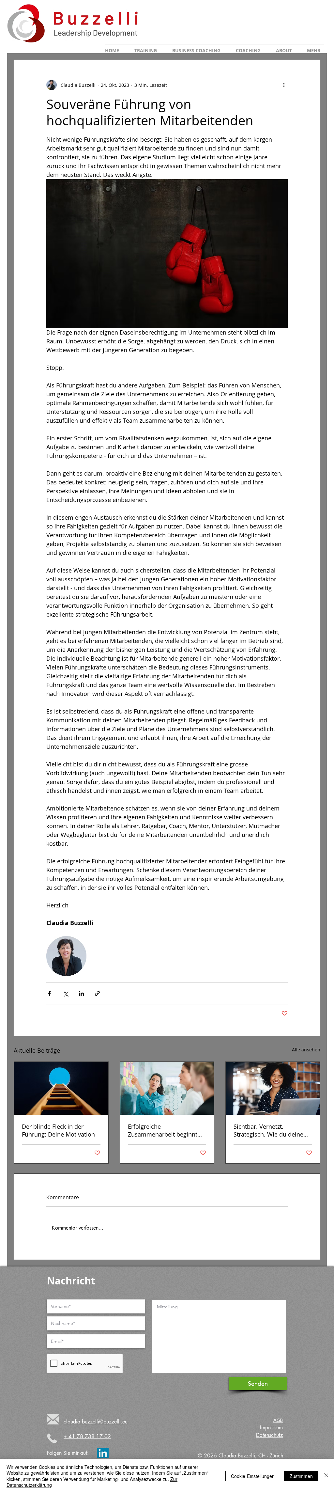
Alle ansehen (306, 1049)
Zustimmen (301, 1476)
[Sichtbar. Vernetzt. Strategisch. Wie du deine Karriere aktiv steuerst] (273, 1088)
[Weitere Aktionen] (284, 85)
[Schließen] (326, 1476)
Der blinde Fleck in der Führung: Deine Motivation (58, 1130)
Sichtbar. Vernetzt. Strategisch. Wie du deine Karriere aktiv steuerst (268, 1130)
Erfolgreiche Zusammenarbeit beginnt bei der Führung (162, 1130)
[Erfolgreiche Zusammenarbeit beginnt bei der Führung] (167, 1088)
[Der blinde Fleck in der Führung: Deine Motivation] (61, 1088)
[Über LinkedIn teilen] (81, 993)
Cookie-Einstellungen (253, 1476)
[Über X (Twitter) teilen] (65, 993)
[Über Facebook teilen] (49, 993)
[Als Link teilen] (97, 993)
